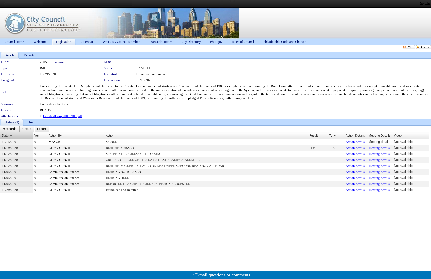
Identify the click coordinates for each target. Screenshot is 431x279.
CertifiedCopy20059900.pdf (62, 116)
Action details (355, 142)
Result (313, 135)
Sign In (425, 3)
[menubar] (24, 129)
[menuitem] (9, 129)
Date (5, 135)
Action (110, 135)
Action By (55, 135)
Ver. (36, 135)
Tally (332, 135)
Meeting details (379, 148)
